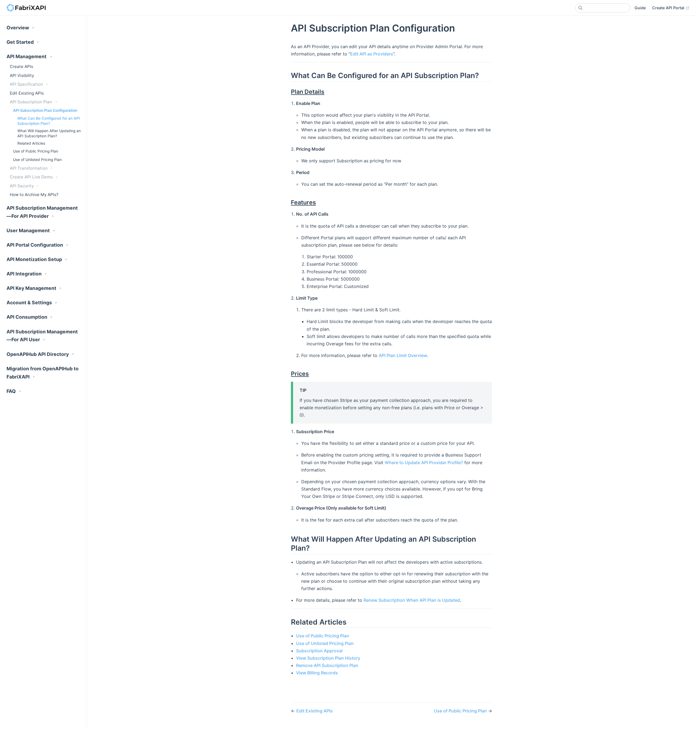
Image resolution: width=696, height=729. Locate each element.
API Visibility (22, 75)
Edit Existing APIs (27, 93)
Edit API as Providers (371, 54)
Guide (640, 7)
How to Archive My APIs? (34, 194)
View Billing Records (317, 672)
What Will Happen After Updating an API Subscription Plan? (49, 133)
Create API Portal (670, 7)
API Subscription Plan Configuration (45, 110)
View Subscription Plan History (328, 658)
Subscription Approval (319, 650)
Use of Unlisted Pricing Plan (37, 159)
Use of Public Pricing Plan (35, 151)
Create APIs (21, 66)
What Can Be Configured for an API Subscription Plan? (48, 121)
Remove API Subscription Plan (327, 665)
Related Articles (31, 143)
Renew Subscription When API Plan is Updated (411, 600)
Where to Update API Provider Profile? (424, 462)
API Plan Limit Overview (403, 355)
